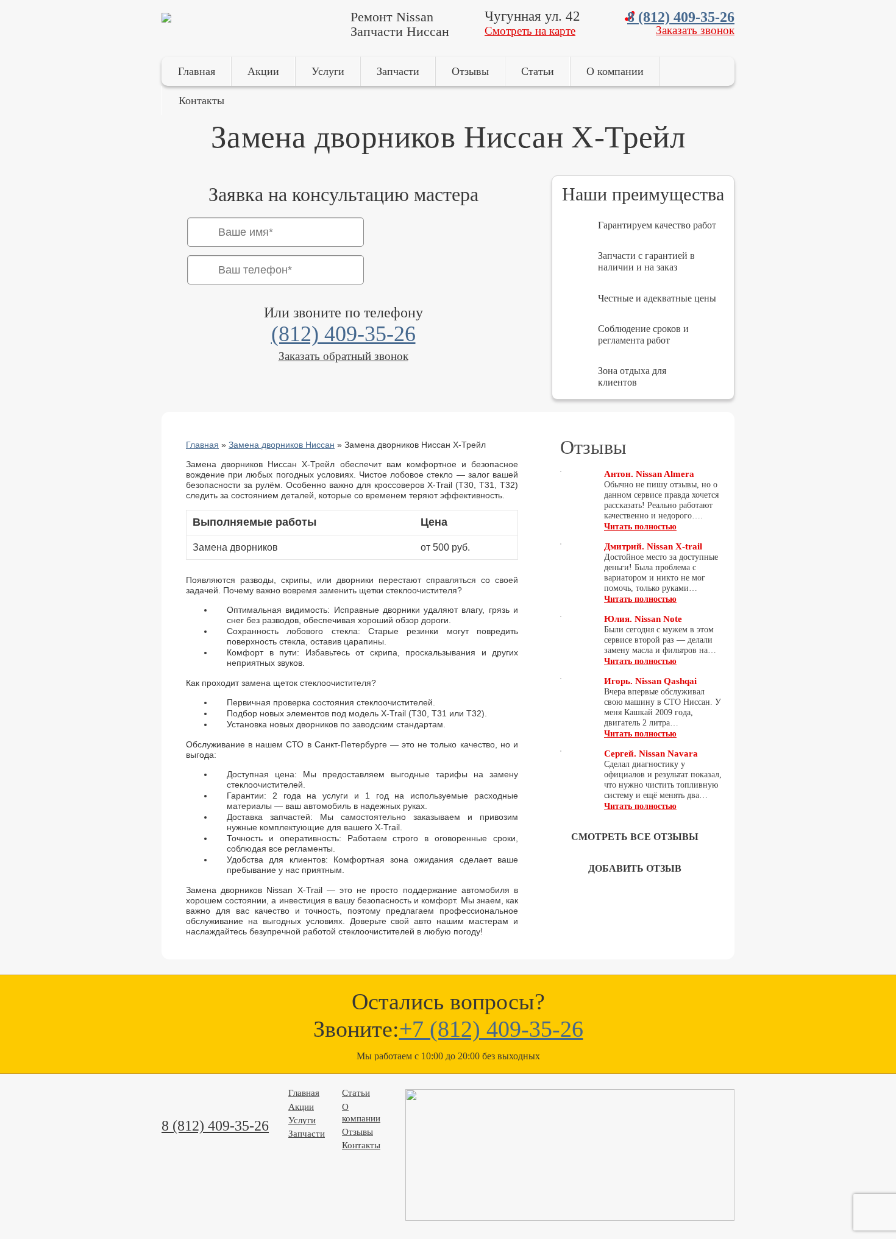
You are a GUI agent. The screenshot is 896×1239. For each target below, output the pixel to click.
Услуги (327, 71)
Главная (196, 71)
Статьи (537, 71)
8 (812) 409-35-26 (680, 17)
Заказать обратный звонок (343, 356)
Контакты (201, 100)
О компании (615, 71)
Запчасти (398, 71)
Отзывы (470, 71)
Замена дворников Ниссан (282, 445)
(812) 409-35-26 (343, 334)
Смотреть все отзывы (635, 836)
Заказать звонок (695, 30)
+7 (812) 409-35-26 (491, 1029)
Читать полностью (640, 526)
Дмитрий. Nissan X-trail (653, 546)
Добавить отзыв (634, 868)
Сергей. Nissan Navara (651, 753)
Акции (263, 71)
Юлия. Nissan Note (643, 619)
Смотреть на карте (530, 30)
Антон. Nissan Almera (649, 474)
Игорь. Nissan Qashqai (650, 681)
